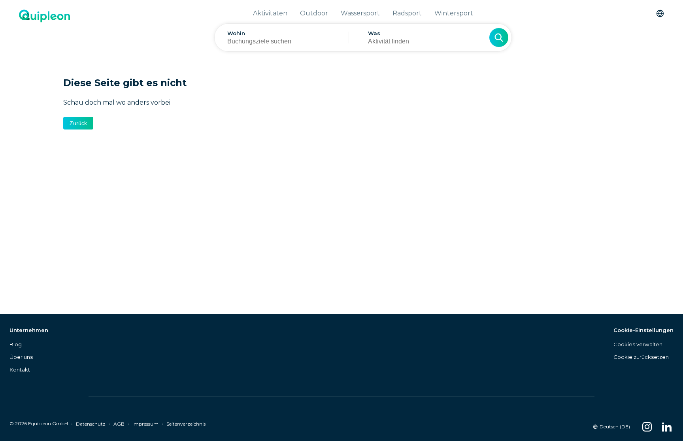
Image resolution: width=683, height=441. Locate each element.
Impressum (145, 424)
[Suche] (498, 37)
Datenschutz (91, 424)
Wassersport (360, 13)
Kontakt (19, 369)
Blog (15, 344)
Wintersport (453, 13)
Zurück (78, 123)
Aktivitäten (270, 13)
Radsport (407, 13)
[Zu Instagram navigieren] (647, 427)
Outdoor (314, 13)
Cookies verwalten (637, 344)
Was (374, 33)
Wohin (236, 33)
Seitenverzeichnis (186, 424)
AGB (119, 424)
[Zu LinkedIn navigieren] (667, 427)
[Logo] (44, 33)
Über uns (21, 357)
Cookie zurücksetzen (641, 357)
